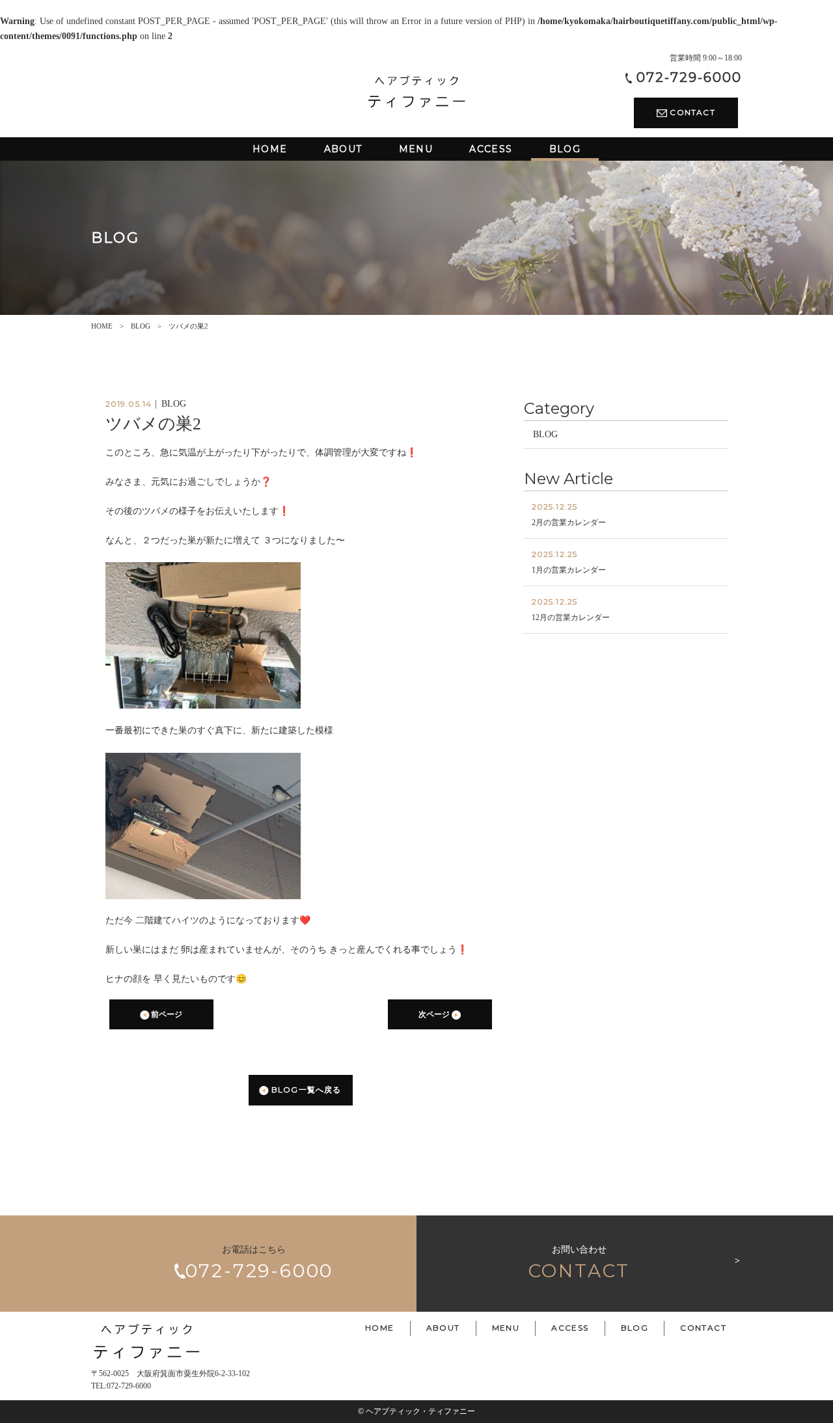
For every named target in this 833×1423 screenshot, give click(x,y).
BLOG (140, 326)
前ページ (165, 1014)
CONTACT (691, 112)
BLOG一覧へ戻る (305, 1089)
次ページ (435, 1014)
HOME (102, 326)
